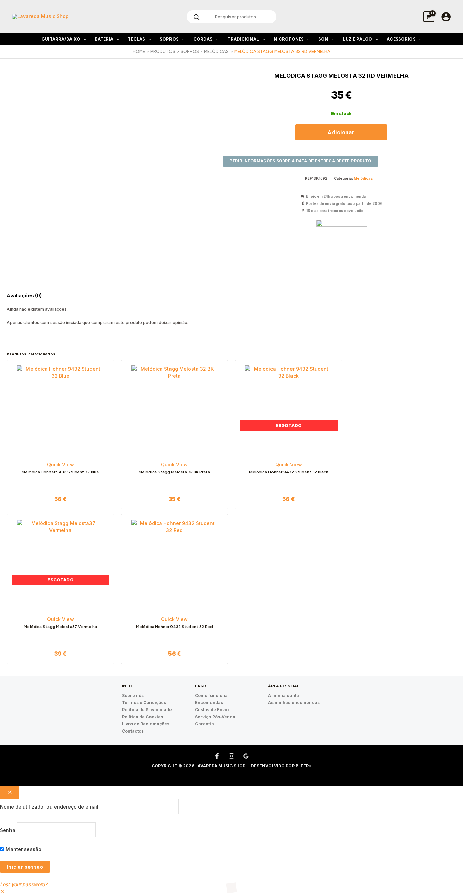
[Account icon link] (446, 17)
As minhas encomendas (294, 702)
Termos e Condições (144, 702)
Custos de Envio (212, 709)
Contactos (133, 731)
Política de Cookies (142, 716)
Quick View (60, 464)
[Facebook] (217, 756)
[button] (83, 39)
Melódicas (363, 178)
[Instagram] (231, 756)
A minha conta (283, 695)
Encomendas (209, 702)
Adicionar (341, 132)
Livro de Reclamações (145, 723)
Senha (7, 830)
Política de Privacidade (147, 709)
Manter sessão (22, 849)
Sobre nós (133, 695)
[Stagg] (341, 245)
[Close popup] (9, 792)
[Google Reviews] (246, 756)
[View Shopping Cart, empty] (428, 16)
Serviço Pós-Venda (215, 716)
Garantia (204, 723)
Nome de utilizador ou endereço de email (49, 807)
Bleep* (303, 765)
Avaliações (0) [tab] (24, 295)
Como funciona (211, 695)
